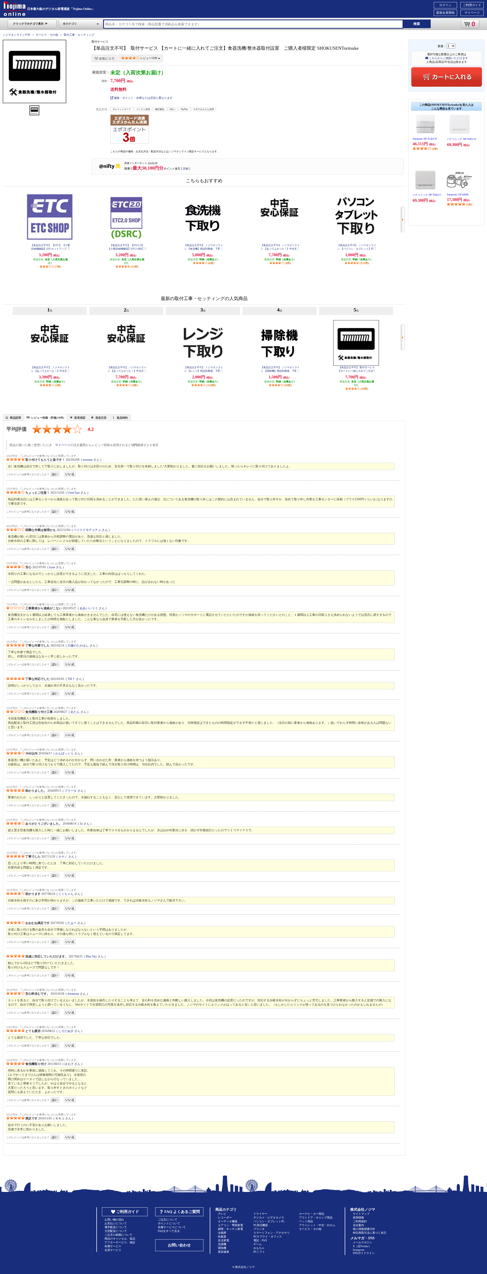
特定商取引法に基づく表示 (369, 1232)
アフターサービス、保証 (120, 1242)
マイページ (472, 12)
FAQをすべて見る (169, 1230)
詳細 (185, 168)
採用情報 (358, 1217)
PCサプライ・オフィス (267, 1236)
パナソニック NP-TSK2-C (427, 194)
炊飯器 (222, 1236)
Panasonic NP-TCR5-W (425, 138)
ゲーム (257, 1244)
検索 (416, 24)
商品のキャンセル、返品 (120, 1238)
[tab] (13, 417)
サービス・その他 (47, 34)
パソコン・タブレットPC (269, 1221)
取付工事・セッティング (79, 34)
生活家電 (223, 1240)
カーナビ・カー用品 (311, 1213)
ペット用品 (306, 1221)
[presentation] (13, 417)
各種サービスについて (172, 1227)
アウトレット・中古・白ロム (317, 1225)
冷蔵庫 (222, 1232)
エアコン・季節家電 (230, 1225)
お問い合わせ (179, 1245)
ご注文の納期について (118, 1234)
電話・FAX (260, 1240)
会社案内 (358, 1225)
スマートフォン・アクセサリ (271, 1232)
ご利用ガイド (472, 5)
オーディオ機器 (227, 1221)
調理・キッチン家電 (230, 1228)
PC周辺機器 (260, 1225)
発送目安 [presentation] (101, 417)
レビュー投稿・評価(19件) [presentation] (47, 417)
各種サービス (113, 1246)
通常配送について (116, 1227)
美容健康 (223, 1251)
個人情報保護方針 (364, 1228)
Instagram (358, 1249)
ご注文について (167, 1219)
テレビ (222, 1213)
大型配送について (116, 1230)
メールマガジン (362, 1242)
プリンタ (259, 1228)
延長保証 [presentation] (79, 417)
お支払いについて (116, 1223)
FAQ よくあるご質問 (182, 1212)
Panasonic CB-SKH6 (457, 194)
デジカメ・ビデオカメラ (268, 1217)
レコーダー (225, 1217)
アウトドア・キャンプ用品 (316, 1217)
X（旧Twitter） (362, 1246)
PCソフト (259, 1251)
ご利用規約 (360, 1221)
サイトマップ (361, 1213)
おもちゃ (259, 1247)
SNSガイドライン (364, 1252)
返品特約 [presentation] (122, 417)
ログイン (445, 5)
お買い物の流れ (114, 1219)
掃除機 (222, 1247)
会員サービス (113, 1249)
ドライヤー (260, 1213)
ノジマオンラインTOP (16, 34)
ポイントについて (169, 1223)
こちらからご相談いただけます (448, 58)
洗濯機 (222, 1244)
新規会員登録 (445, 12)
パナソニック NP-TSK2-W (461, 139)
